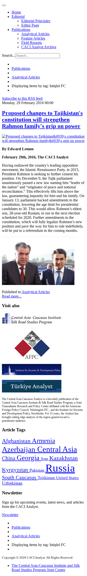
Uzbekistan (12, 483)
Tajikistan (47, 477)
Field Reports (31, 43)
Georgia (29, 458)
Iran (45, 458)
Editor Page (30, 25)
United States (67, 478)
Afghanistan (17, 441)
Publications (21, 30)
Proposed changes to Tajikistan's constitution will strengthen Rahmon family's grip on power (42, 119)
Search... (8, 55)
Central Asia (57, 449)
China (9, 458)
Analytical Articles (35, 34)
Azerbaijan (19, 449)
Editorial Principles (35, 21)
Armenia (43, 440)
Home (16, 12)
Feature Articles (33, 38)
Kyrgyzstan (15, 470)
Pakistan (37, 470)
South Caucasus (20, 477)
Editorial (18, 16)
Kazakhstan (63, 458)
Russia (60, 468)
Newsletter (10, 515)
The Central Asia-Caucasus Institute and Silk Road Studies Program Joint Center (46, 567)
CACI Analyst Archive (38, 47)
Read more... (12, 296)
